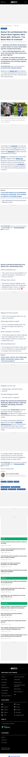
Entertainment (8, 25)
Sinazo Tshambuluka (16, 41)
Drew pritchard (21, 489)
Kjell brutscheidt (5, 486)
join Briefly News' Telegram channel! (11, 68)
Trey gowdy (4, 489)
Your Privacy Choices (15, 756)
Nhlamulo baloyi (15, 486)
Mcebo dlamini (12, 489)
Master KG (13, 71)
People (2, 545)
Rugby (2, 573)
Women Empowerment (5, 610)
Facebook (21, 164)
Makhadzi (11, 151)
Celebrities (16, 25)
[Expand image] (26, 103)
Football (2, 624)
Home (2, 25)
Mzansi (3, 157)
